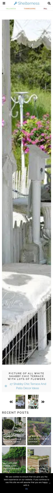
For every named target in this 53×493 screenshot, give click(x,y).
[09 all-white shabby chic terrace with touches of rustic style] (20, 402)
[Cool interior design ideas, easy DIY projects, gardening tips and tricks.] (26, 5)
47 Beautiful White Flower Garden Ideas (12, 439)
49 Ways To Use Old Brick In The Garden (38, 439)
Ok (26, 489)
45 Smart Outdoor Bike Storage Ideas (37, 468)
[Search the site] (49, 4)
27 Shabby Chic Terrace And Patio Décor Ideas (27, 386)
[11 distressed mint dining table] (33, 402)
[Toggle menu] (4, 4)
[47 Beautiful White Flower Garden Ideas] (14, 431)
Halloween (11, 9)
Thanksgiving (29, 9)
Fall (45, 9)
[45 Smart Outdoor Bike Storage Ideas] (39, 461)
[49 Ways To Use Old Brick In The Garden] (39, 431)
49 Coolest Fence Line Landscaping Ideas (11, 467)
